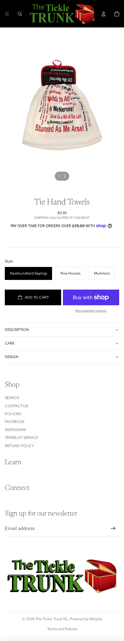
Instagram (15, 429)
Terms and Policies (62, 629)
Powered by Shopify (86, 619)
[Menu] (7, 14)
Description (17, 329)
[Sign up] (113, 528)
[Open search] (19, 14)
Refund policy (19, 445)
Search (12, 397)
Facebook (14, 421)
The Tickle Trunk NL (52, 619)
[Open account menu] (103, 14)
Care (9, 343)
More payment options (91, 311)
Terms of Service (21, 437)
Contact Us (16, 406)
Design (11, 356)
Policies (13, 413)
